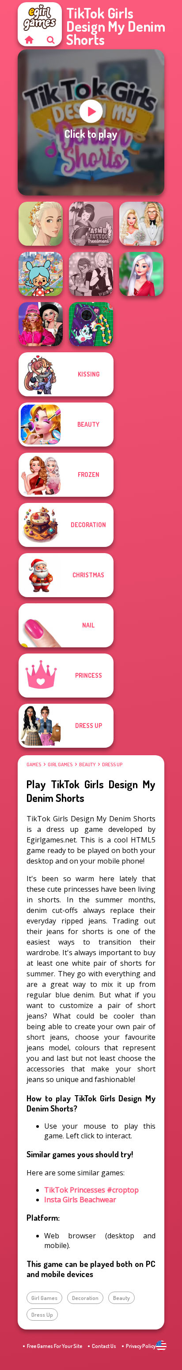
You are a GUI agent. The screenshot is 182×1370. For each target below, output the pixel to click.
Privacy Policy (140, 1346)
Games (34, 764)
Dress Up (112, 764)
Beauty (87, 764)
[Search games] (51, 39)
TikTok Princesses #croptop (91, 1190)
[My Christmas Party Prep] (141, 274)
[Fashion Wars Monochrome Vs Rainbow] (41, 324)
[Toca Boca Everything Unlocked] (41, 274)
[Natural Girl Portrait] (41, 224)
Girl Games (60, 764)
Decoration (85, 1297)
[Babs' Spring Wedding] (141, 224)
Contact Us (104, 1346)
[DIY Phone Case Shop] (91, 324)
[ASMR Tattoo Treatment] (91, 224)
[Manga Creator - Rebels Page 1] (91, 274)
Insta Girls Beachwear (80, 1199)
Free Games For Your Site (54, 1346)
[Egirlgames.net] (29, 39)
